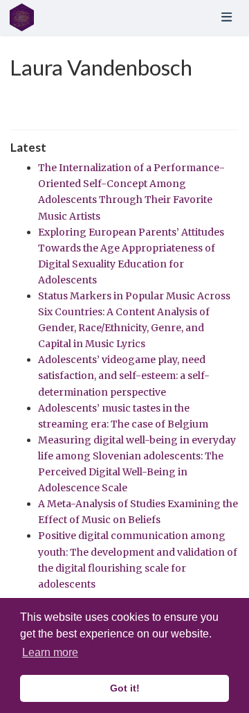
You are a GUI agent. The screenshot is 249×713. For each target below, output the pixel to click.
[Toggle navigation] (226, 17)
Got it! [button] (125, 688)
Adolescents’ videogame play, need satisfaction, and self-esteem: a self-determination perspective (124, 375)
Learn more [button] (50, 652)
